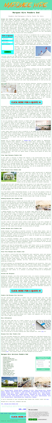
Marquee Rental (9, 390)
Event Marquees (35, 391)
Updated (9, 413)
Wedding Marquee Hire (7, 393)
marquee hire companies (33, 94)
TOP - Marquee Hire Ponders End (9, 403)
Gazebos (8, 391)
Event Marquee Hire (16, 391)
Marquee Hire (14, 413)
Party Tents (27, 395)
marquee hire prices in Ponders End (38, 91)
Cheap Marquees (26, 391)
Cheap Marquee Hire (40, 390)
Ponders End (27, 140)
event (11, 129)
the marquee (45, 132)
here (7, 351)
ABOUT (40, 9)
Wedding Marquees (24, 394)
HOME (33, 9)
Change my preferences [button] (42, 419)
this (34, 324)
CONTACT (43, 9)
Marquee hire (4, 140)
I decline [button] (34, 419)
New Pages (5, 413)
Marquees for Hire (29, 390)
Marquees (3, 394)
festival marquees (28, 304)
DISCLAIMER (48, 9)
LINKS (37, 9)
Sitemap (2, 413)
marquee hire (15, 147)
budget (19, 134)
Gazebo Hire (24, 393)
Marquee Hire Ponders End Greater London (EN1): (15, 19)
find (5, 336)
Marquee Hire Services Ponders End (14, 354)
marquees (3, 27)
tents (28, 277)
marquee (22, 132)
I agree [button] (30, 419)
